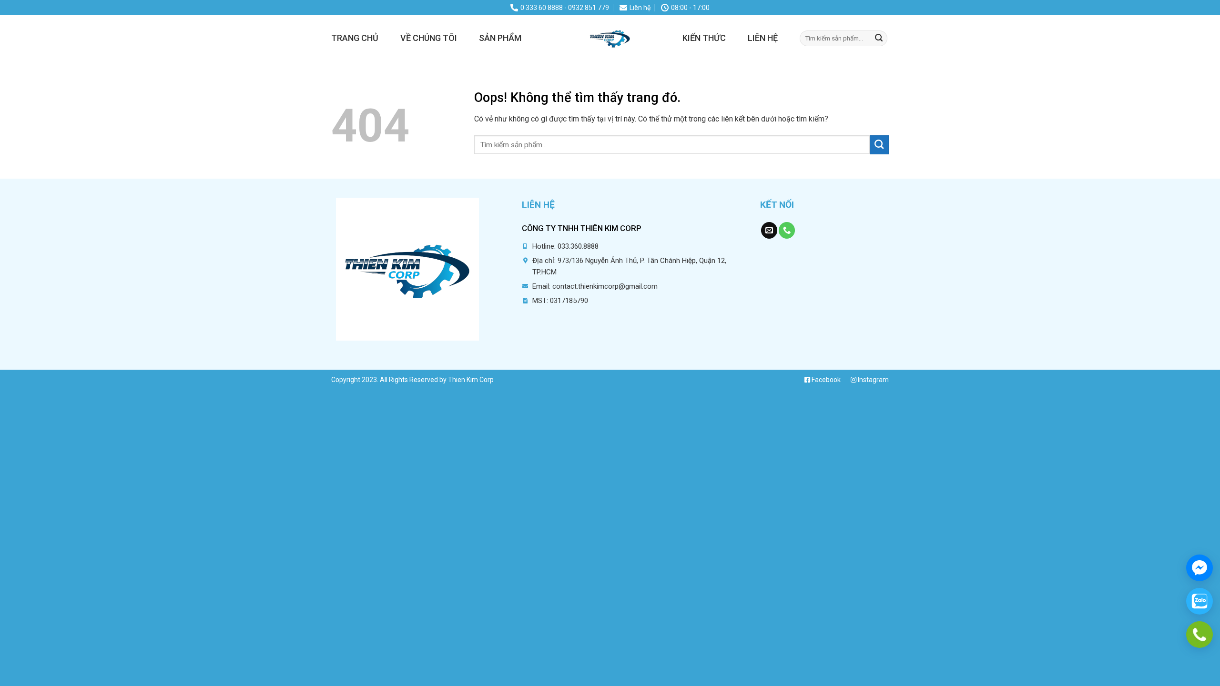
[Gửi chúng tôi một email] (769, 230)
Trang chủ (354, 38)
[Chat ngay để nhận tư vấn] (1199, 568)
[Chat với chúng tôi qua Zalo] (1199, 601)
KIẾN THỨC (704, 38)
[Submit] (879, 38)
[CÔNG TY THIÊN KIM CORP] (610, 38)
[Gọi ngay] (1199, 634)
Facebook (825, 379)
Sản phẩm (500, 38)
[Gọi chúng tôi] (787, 230)
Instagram (872, 379)
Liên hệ (763, 38)
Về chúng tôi (428, 38)
